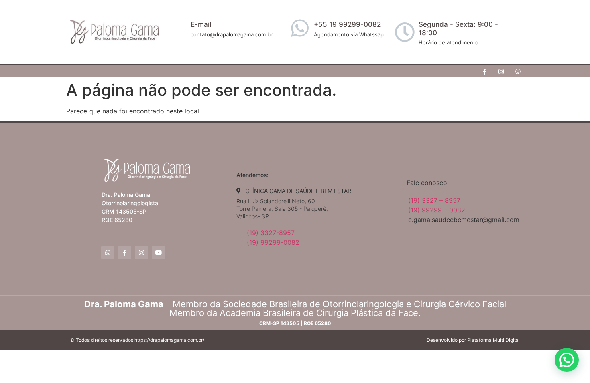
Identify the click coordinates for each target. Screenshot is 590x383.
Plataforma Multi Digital (493, 340)
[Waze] (518, 71)
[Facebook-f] (485, 71)
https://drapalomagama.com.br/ (169, 340)
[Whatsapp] (107, 252)
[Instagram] (501, 71)
